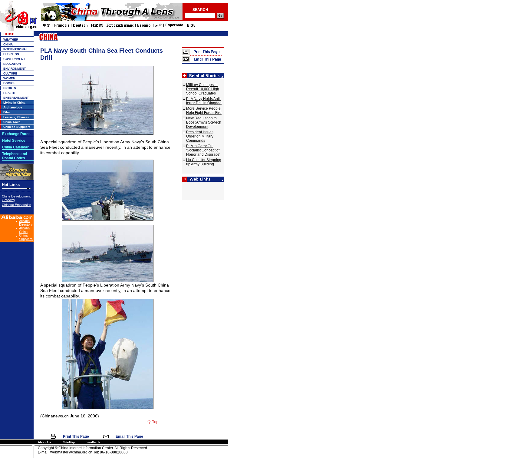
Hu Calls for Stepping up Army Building (203, 162)
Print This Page (76, 436)
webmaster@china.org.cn (71, 452)
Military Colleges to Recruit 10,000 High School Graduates (202, 89)
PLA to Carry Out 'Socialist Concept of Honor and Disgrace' (203, 150)
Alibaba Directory (26, 222)
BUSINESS (11, 54)
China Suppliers (26, 237)
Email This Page (129, 436)
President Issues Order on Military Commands (199, 136)
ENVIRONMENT (14, 68)
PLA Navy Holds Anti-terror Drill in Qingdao (204, 101)
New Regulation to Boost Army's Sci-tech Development (203, 122)
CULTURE (10, 73)
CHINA (8, 44)
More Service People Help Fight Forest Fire (204, 110)
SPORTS (9, 88)
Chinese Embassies (16, 205)
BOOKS (9, 83)
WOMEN (9, 78)
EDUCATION (12, 63)
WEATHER (10, 39)
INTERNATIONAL (15, 49)
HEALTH (9, 93)
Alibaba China (24, 230)
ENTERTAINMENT (16, 97)
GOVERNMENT (14, 59)
